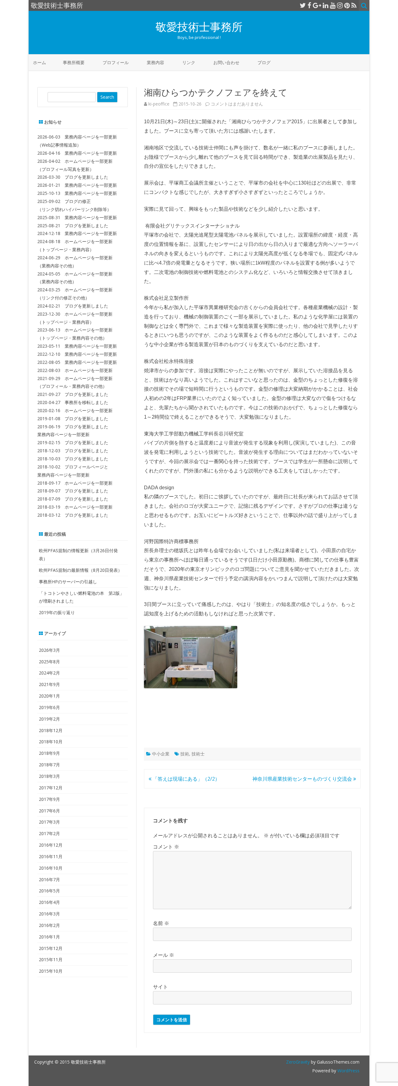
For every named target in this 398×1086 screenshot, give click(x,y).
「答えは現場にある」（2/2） (185, 778)
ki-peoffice (158, 104)
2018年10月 (50, 742)
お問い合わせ (226, 62)
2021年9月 (49, 684)
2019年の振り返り (57, 612)
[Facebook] (309, 5)
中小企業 (160, 754)
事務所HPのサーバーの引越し (68, 582)
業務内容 (155, 62)
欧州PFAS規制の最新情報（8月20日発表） (80, 570)
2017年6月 (49, 811)
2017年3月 (49, 822)
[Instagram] (340, 5)
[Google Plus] (317, 5)
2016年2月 (49, 925)
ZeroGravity (298, 1062)
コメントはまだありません (237, 104)
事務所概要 (74, 62)
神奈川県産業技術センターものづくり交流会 (302, 778)
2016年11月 (50, 856)
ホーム (39, 62)
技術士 (198, 754)
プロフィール (116, 62)
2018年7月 (49, 765)
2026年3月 (49, 650)
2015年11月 (50, 959)
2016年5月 (49, 891)
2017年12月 (50, 788)
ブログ (264, 62)
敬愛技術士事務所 (199, 27)
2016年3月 (49, 914)
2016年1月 (49, 937)
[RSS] (354, 5)
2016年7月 (49, 879)
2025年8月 (49, 662)
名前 (161, 923)
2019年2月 (49, 719)
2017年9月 (49, 799)
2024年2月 (49, 673)
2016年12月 (50, 845)
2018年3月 (49, 776)
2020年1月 (49, 696)
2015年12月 (50, 948)
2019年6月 (49, 707)
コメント (166, 846)
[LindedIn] (325, 5)
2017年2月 (49, 833)
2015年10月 (50, 971)
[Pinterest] (347, 5)
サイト (160, 986)
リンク (188, 62)
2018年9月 (49, 753)
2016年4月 (49, 902)
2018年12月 (50, 730)
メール (163, 955)
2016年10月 (50, 868)
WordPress (347, 1071)
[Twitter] (303, 5)
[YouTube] (333, 5)
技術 (184, 754)
